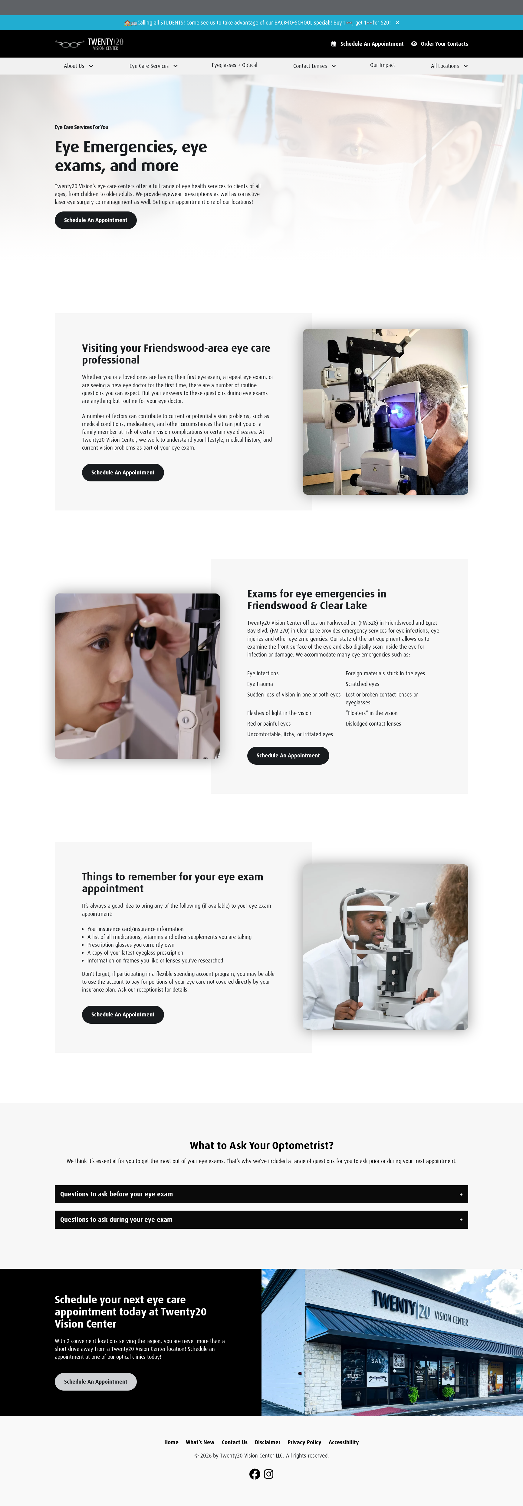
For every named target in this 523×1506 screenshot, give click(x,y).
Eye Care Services (149, 66)
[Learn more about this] (385, 411)
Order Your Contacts (444, 44)
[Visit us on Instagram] (269, 1474)
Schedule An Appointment (372, 44)
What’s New (200, 1442)
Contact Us (235, 1442)
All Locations (445, 66)
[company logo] (106, 44)
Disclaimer (267, 1442)
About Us (74, 66)
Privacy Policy (304, 1442)
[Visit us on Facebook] (254, 1474)
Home (171, 1442)
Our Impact (382, 65)
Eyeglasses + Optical (234, 65)
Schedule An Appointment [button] (95, 220)
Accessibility (344, 1442)
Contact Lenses (310, 66)
